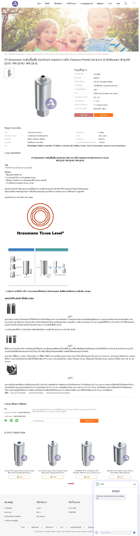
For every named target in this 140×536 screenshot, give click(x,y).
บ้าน (39, 3)
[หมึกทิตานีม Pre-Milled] (86, 453)
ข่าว (110, 3)
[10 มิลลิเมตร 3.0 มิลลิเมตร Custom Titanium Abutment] (53, 453)
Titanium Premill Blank (18, 393)
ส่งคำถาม (89, 421)
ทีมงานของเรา (41, 516)
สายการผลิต (72, 508)
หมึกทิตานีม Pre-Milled (86, 471)
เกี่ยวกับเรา (58, 3)
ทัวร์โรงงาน (71, 3)
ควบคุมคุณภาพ (87, 3)
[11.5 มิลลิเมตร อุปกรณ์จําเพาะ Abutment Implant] (19, 453)
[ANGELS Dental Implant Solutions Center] (15, 4)
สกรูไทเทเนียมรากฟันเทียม (12, 516)
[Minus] (134, 484)
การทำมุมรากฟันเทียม (11, 520)
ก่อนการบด (7, 512)
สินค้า (47, 3)
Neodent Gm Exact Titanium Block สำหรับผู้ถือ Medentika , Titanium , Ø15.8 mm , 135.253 (120, 472)
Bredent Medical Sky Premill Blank (58, 393)
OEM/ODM (72, 512)
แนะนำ (39, 508)
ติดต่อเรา (100, 3)
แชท (118, 3)
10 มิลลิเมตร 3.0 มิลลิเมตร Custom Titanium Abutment (53, 472)
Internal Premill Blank (36, 393)
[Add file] (96, 532)
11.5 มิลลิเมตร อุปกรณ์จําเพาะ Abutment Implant (19, 472)
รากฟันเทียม (8, 508)
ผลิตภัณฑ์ (35, 527)
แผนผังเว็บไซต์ (75, 527)
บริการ (39, 512)
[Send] (134, 532)
